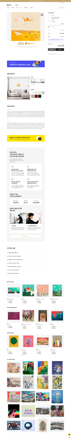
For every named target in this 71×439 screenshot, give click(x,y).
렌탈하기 (60, 49)
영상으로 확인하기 (25, 236)
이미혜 (53, 15)
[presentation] (17, 43)
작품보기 (8, 7)
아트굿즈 (24, 5)
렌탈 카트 (52, 49)
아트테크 (20, 5)
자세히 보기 (61, 39)
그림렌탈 (16, 5)
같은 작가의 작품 (10, 282)
